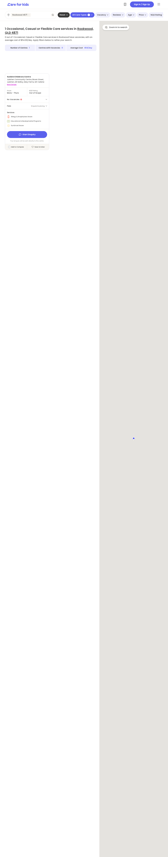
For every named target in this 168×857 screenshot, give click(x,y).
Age (130, 14)
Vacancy (101, 14)
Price (141, 14)
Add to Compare (17, 147)
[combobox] (31, 14)
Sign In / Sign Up (142, 4)
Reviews (117, 14)
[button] (133, 438)
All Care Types (80, 14)
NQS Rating (156, 14)
